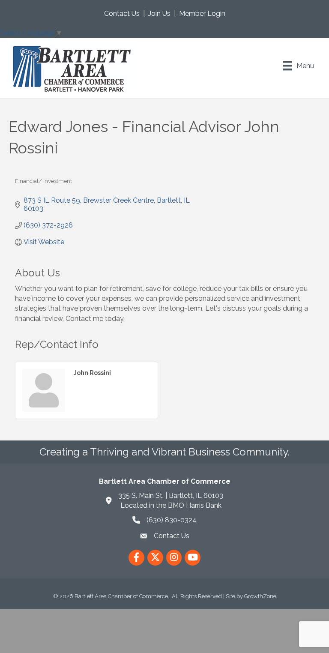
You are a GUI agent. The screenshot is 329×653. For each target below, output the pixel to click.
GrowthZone (260, 596)
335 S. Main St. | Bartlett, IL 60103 (170, 495)
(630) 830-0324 (172, 520)
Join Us (159, 13)
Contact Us (122, 13)
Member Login (202, 13)
